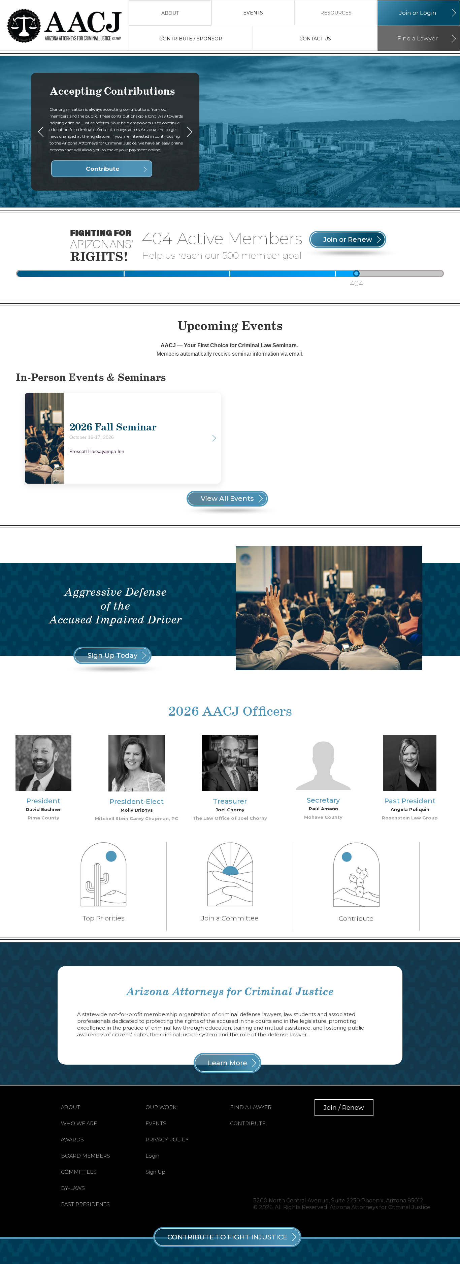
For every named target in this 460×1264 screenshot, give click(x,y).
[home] (68, 25)
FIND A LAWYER (250, 1107)
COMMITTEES (79, 1172)
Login (152, 1156)
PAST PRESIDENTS (85, 1204)
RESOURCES (336, 13)
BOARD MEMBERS (85, 1156)
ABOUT (170, 13)
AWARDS (72, 1139)
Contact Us (315, 39)
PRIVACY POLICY (167, 1139)
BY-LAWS (73, 1188)
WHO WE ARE (79, 1123)
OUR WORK (160, 1107)
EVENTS (253, 13)
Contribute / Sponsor (190, 39)
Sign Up (155, 1172)
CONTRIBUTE (247, 1123)
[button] (170, 13)
